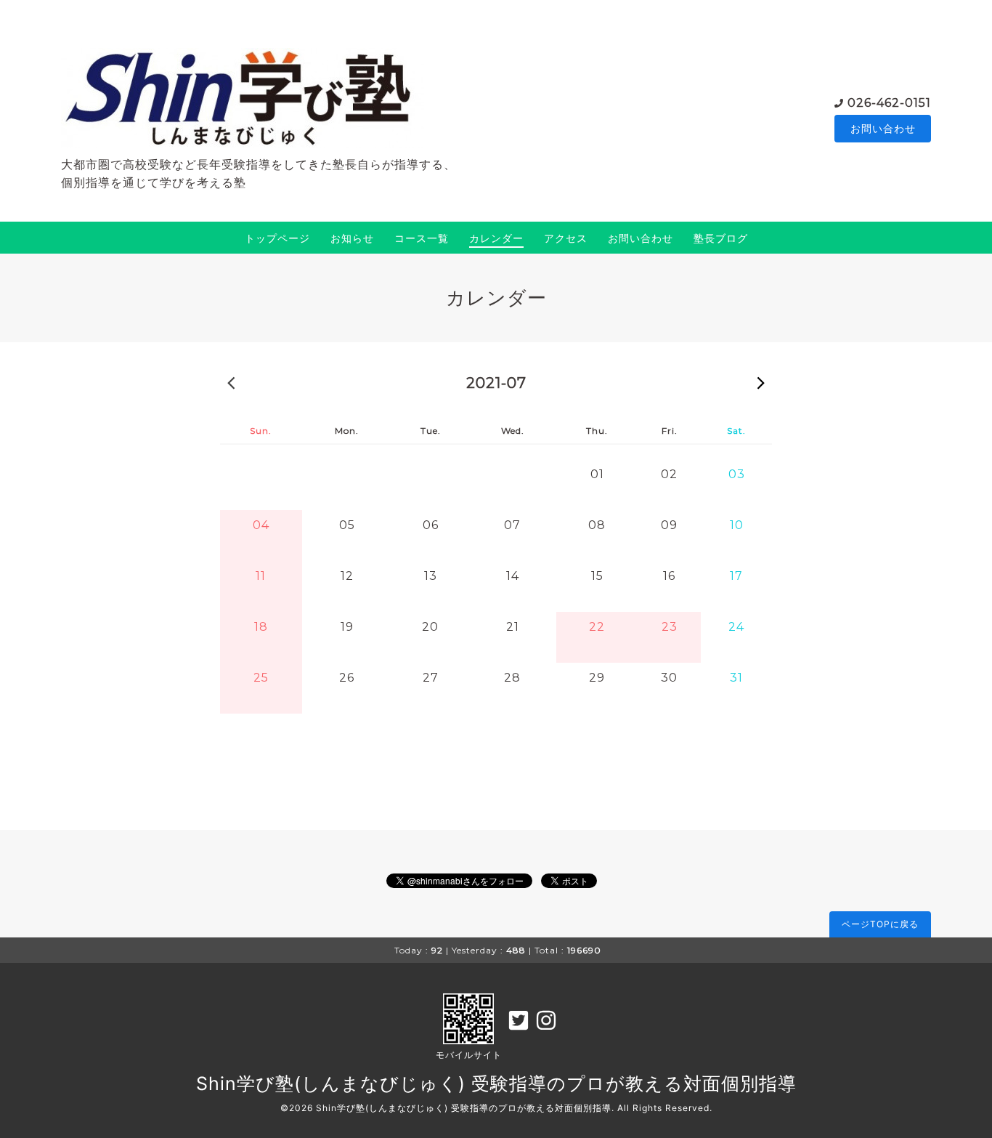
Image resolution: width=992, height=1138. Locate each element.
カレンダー (496, 238)
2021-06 (231, 382)
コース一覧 (421, 238)
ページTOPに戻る (880, 924)
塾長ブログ (721, 238)
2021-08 (761, 382)
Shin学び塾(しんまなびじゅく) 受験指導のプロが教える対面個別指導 (496, 1083)
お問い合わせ (883, 128)
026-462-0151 (889, 103)
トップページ (277, 238)
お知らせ (352, 238)
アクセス (566, 238)
